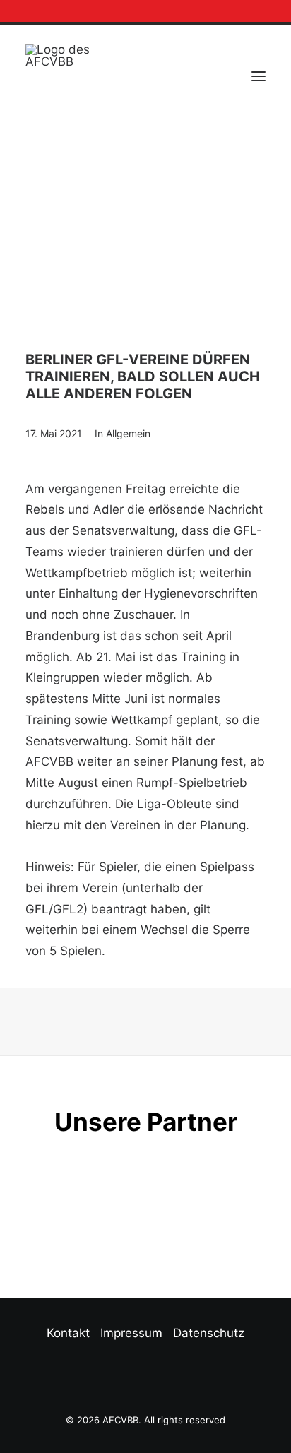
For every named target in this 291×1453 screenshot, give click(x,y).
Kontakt (68, 1333)
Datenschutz (208, 1333)
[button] (248, 11)
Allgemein (128, 433)
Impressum (131, 1333)
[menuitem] (248, 11)
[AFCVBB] (57, 76)
